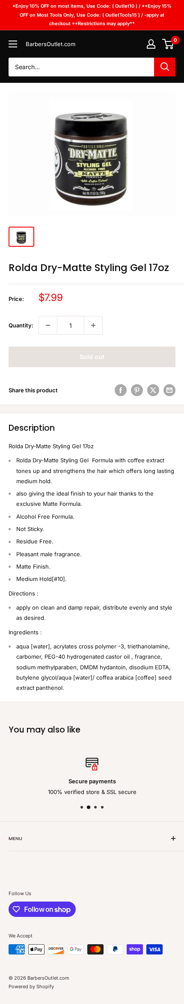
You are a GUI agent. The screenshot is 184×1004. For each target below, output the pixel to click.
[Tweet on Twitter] (153, 390)
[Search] (164, 67)
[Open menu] (13, 44)
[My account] (151, 44)
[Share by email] (169, 390)
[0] (168, 44)
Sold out (92, 356)
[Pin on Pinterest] (137, 390)
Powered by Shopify (31, 986)
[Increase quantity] (93, 325)
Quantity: (21, 325)
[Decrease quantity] (48, 325)
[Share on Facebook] (121, 390)
